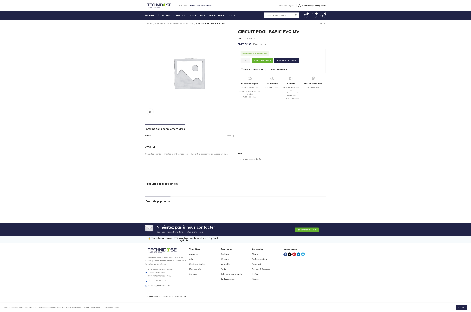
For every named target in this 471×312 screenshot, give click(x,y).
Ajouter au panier (262, 61)
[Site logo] (159, 5)
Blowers (256, 254)
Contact (193, 274)
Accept (461, 307)
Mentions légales (197, 264)
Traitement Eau (259, 259)
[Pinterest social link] (294, 254)
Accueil (148, 23)
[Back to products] (321, 23)
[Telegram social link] (303, 254)
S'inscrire (225, 259)
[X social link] (290, 254)
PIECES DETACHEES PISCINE (179, 23)
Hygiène (256, 274)
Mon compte (195, 269)
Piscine (255, 279)
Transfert (256, 264)
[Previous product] (318, 23)
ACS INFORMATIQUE (178, 296)
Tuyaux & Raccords (261, 269)
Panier (224, 269)
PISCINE (159, 23)
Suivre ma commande (231, 274)
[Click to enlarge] (150, 112)
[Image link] (161, 250)
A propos (193, 254)
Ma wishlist (226, 264)
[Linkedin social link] (298, 254)
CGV (191, 259)
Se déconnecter (228, 279)
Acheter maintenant (286, 61)
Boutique (225, 254)
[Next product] (324, 23)
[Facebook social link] (285, 254)
